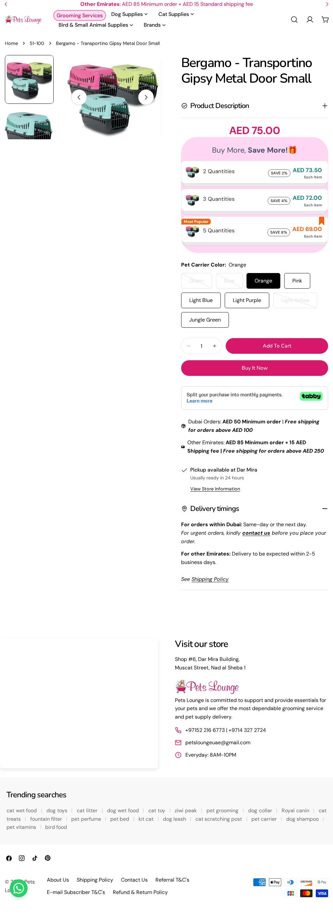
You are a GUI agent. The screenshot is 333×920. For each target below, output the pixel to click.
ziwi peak (186, 810)
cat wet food (22, 810)
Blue (233, 283)
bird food (56, 827)
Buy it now (255, 368)
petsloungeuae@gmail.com (217, 742)
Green (200, 283)
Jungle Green (205, 319)
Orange (263, 280)
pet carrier (264, 819)
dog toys (58, 810)
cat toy (157, 810)
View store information (215, 489)
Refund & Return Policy (140, 892)
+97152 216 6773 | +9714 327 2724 (225, 730)
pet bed (120, 819)
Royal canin (296, 810)
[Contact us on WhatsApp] (19, 888)
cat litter (88, 810)
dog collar (260, 810)
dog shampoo (303, 819)
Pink (297, 280)
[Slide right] (146, 97)
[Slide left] (79, 97)
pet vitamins (22, 827)
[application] (79, 703)
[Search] (294, 19)
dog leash (175, 819)
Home (11, 43)
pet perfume (86, 819)
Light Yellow (299, 302)
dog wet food (123, 810)
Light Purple (247, 300)
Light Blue (201, 300)
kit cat (147, 819)
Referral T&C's (172, 879)
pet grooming (223, 810)
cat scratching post (219, 819)
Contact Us (134, 879)
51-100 (37, 43)
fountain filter (47, 819)
